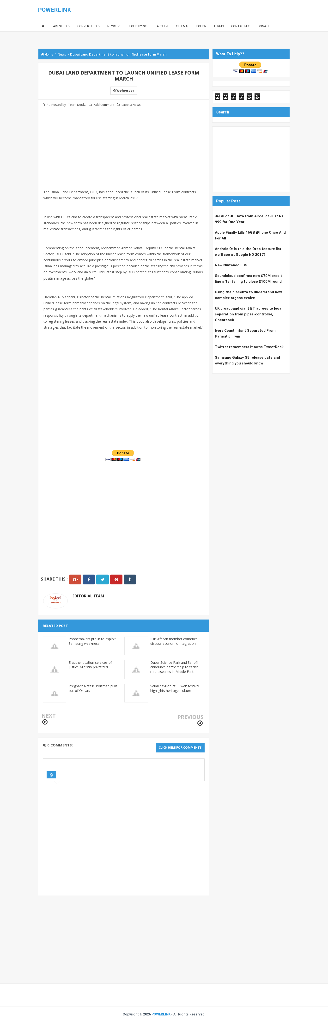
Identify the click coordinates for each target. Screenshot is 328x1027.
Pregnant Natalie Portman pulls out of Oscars (93, 688)
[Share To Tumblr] (130, 579)
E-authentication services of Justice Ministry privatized (90, 664)
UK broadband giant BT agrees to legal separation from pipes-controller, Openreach (248, 314)
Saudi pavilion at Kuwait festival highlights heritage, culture (174, 688)
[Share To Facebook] (89, 579)
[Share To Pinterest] (116, 579)
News (137, 104)
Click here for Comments (180, 747)
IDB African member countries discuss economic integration (174, 641)
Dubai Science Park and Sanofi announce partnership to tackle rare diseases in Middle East (174, 667)
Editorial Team (88, 596)
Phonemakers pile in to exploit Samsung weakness (92, 641)
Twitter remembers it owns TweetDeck (249, 347)
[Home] (43, 26)
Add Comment (104, 104)
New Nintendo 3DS (231, 265)
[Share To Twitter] (102, 579)
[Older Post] (200, 723)
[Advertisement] (123, 155)
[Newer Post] (45, 722)
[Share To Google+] (75, 579)
